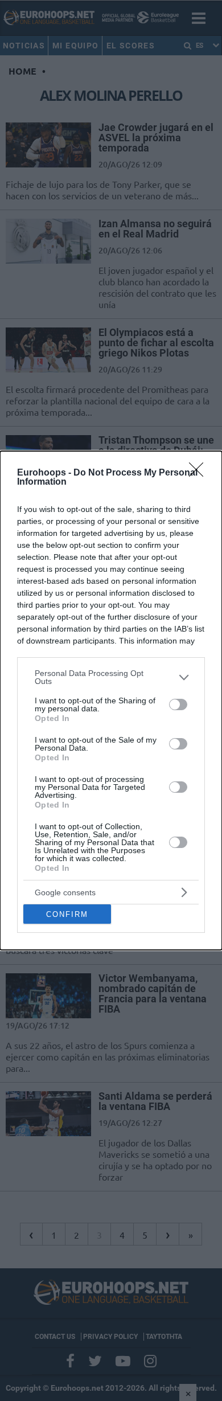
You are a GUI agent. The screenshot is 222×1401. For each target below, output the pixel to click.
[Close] (200, 473)
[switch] (178, 704)
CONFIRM (67, 914)
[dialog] (111, 700)
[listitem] (111, 677)
